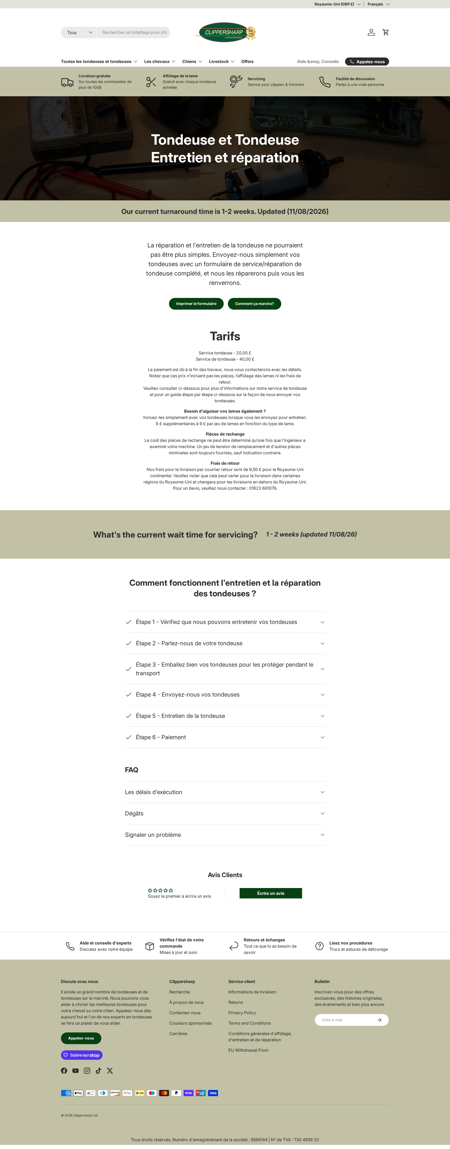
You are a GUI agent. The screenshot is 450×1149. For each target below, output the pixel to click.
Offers (247, 61)
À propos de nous (186, 1002)
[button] (386, 32)
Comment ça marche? (254, 303)
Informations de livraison (252, 991)
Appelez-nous (81, 1038)
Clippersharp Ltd (85, 1115)
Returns (235, 1002)
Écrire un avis (270, 893)
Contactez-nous (185, 1012)
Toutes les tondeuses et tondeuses (96, 61)
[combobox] (115, 32)
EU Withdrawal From (248, 1050)
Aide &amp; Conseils (318, 61)
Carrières (178, 1033)
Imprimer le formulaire (196, 303)
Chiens (189, 61)
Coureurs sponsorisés (190, 1023)
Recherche (179, 991)
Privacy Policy (242, 1012)
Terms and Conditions (249, 1023)
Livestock (219, 61)
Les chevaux (157, 61)
